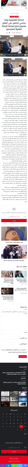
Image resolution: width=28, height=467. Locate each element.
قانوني (11, 13)
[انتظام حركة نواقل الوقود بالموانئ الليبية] (23, 404)
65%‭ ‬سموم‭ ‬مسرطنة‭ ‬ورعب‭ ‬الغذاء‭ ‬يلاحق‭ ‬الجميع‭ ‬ (21, 289)
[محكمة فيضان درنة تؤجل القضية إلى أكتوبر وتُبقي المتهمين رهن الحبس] (14, 404)
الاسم (25, 332)
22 (25, 426)
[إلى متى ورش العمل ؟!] (23, 399)
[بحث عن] (26, 8)
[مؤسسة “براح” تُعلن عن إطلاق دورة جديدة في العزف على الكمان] (5, 404)
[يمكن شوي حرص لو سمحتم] (5, 399)
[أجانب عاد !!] (14, 393)
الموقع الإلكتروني (23, 343)
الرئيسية (15, 13)
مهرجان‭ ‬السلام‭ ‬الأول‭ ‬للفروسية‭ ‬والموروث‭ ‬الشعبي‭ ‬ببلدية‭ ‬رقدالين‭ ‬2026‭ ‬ (8, 281)
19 (10, 423)
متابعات (11, 16)
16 (21, 423)
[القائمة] (2, 8)
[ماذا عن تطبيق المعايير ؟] (5, 393)
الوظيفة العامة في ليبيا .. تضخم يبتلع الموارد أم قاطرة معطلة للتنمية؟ (7, 297)
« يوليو (25, 433)
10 (17, 420)
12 (10, 420)
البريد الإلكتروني (23, 338)
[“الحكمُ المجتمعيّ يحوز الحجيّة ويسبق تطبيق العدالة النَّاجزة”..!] (21, 274)
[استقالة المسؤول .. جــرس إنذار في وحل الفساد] (23, 393)
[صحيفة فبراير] (14, 3)
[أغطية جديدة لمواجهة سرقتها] (14, 399)
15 (25, 423)
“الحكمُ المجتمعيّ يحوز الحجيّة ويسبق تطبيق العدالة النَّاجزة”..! (21, 280)
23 (21, 426)
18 (14, 423)
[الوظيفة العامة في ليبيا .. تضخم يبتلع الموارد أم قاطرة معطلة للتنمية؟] (7, 291)
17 (17, 423)
